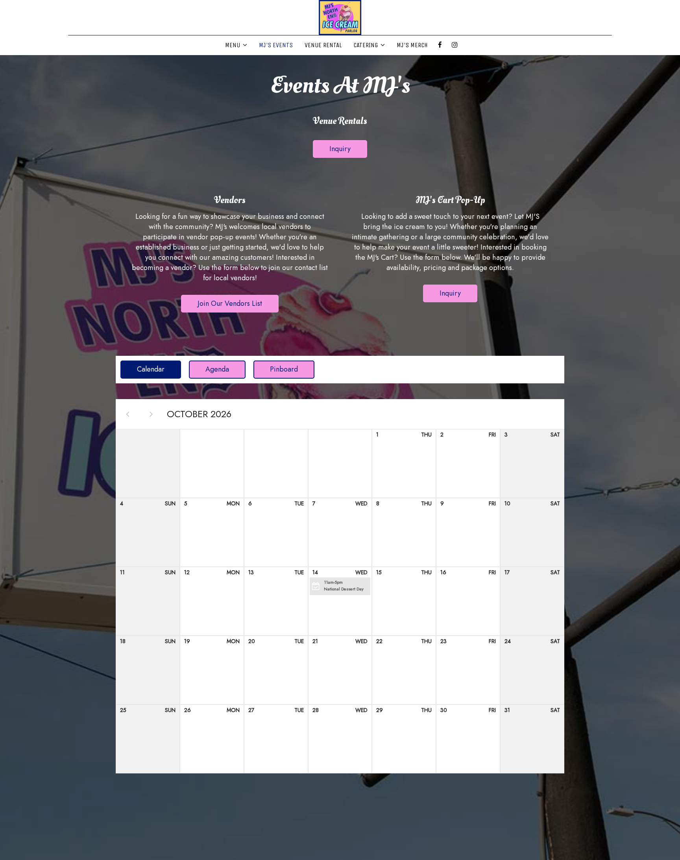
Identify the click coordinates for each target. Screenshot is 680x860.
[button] (340, 586)
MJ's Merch (412, 45)
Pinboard (275, 369)
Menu (233, 45)
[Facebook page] (440, 45)
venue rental (323, 45)
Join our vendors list (221, 305)
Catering (366, 45)
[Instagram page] (454, 45)
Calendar (142, 369)
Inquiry (332, 151)
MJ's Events (276, 45)
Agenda (209, 369)
